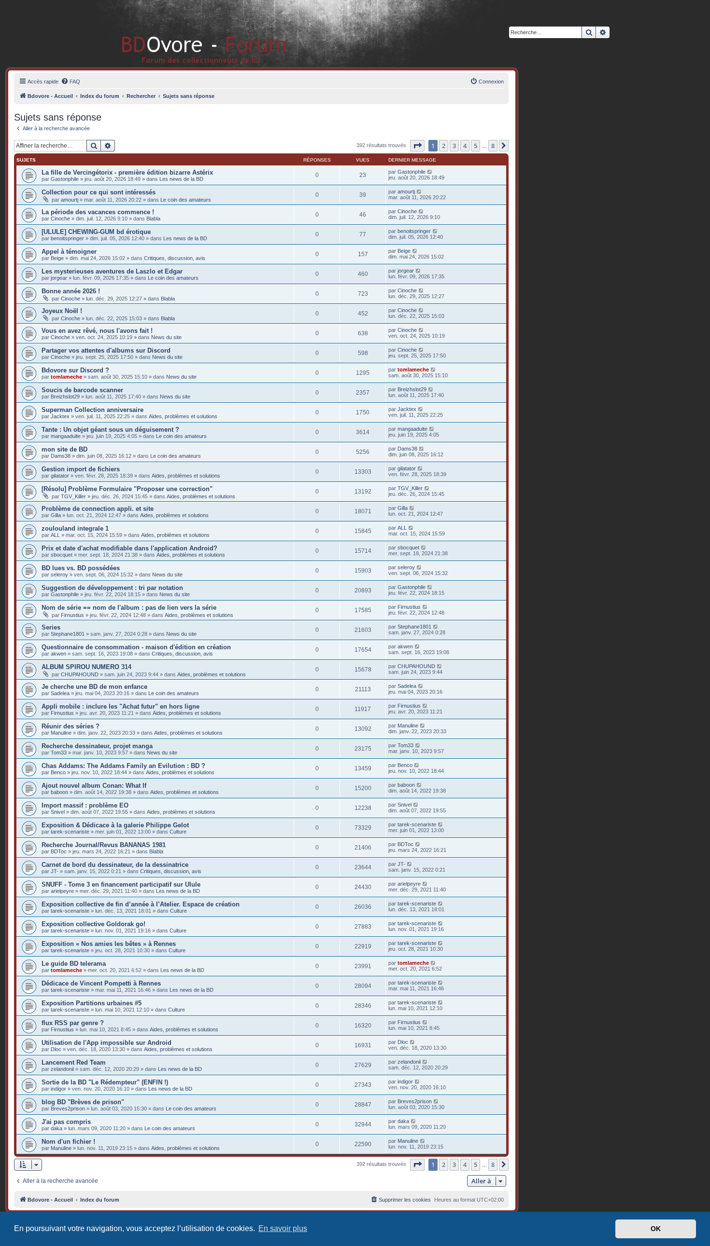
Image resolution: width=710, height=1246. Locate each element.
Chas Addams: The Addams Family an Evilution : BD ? (123, 765)
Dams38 (61, 456)
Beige (57, 258)
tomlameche (66, 377)
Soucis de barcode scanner (82, 390)
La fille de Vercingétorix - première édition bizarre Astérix (127, 172)
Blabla (153, 218)
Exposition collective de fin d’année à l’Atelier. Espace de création (141, 904)
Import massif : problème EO (85, 805)
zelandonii (62, 1069)
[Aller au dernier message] (430, 172)
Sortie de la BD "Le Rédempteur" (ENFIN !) (105, 1082)
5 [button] (475, 145)
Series (51, 627)
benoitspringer (67, 238)
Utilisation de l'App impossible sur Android (106, 1042)
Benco (58, 772)
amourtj (69, 200)
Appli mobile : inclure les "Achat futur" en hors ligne (120, 706)
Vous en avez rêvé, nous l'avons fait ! (97, 330)
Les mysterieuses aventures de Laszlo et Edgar (112, 271)
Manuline (61, 733)
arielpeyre (62, 891)
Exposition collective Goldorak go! (93, 924)
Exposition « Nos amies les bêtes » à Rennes (109, 943)
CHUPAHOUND (80, 674)
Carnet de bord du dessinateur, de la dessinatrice (115, 864)
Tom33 (59, 752)
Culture (178, 832)
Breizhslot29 (65, 396)
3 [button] (454, 145)
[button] (417, 145)
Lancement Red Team (74, 1062)
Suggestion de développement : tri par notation (112, 587)
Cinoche (60, 218)
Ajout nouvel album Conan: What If (94, 785)
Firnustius (72, 615)
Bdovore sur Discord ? (75, 370)
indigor (58, 1089)
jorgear (59, 278)
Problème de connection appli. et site (98, 508)
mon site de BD (64, 449)
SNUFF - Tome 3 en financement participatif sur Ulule (121, 884)
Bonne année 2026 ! (71, 291)
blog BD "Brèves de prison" (83, 1102)
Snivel (58, 812)
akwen (58, 654)
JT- (54, 871)
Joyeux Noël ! (62, 311)
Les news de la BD (181, 179)
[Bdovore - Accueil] (190, 33)
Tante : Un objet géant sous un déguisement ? (110, 429)
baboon (59, 792)
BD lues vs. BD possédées (81, 568)
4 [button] (465, 145)
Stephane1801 (68, 634)
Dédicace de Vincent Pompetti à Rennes (101, 983)
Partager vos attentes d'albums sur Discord (106, 350)
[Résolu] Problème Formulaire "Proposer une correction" (127, 489)
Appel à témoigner (69, 251)
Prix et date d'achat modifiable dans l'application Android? (129, 548)
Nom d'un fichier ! (68, 1141)
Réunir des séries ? (70, 726)
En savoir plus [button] (282, 1228)
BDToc (59, 851)
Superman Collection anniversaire (92, 409)
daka (56, 1128)
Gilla (56, 515)
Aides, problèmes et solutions (183, 416)
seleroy (59, 574)
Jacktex (60, 416)
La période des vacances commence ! (98, 212)
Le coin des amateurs (185, 200)
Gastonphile (65, 179)
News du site (166, 337)
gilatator (60, 476)
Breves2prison (68, 1108)
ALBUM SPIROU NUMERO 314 (86, 667)
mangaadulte (66, 436)
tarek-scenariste (70, 832)
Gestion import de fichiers (81, 469)
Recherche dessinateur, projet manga (97, 746)
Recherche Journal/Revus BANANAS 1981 (104, 845)
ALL (55, 535)
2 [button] (443, 145)
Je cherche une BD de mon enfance (94, 686)
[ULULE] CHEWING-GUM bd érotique (96, 231)
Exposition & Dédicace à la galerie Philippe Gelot (115, 825)
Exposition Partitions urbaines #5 (92, 1003)
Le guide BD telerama (74, 963)
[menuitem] (70, 81)
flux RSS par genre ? (73, 1023)
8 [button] (493, 145)
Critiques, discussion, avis (174, 258)
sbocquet (61, 555)
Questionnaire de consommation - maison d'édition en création (136, 647)
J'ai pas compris (66, 1121)
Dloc (56, 1049)
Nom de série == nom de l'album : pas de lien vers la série (129, 607)
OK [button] (656, 1228)
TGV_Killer (73, 496)
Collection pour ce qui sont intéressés (99, 192)
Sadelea (60, 693)
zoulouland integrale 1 (75, 528)
